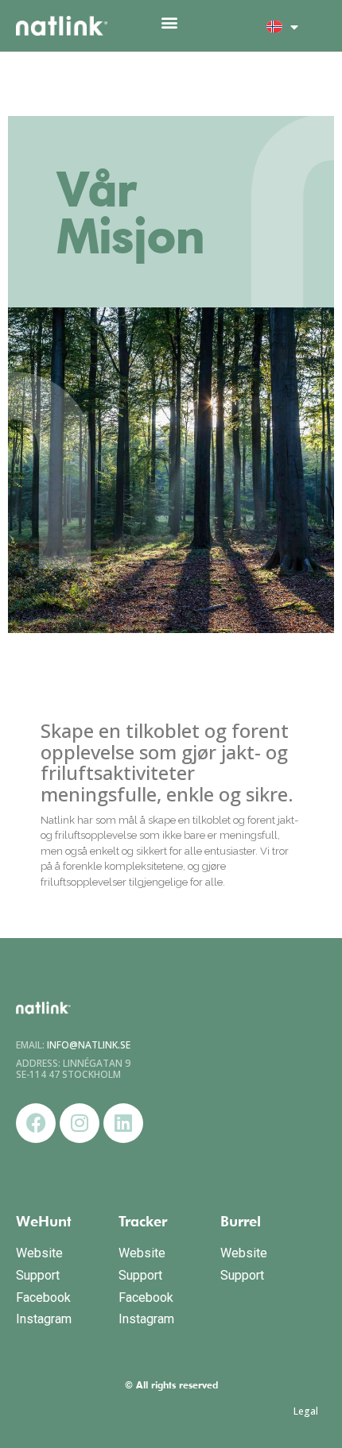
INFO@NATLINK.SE (88, 1045)
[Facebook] (36, 1123)
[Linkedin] (123, 1123)
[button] (169, 22)
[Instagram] (79, 1123)
